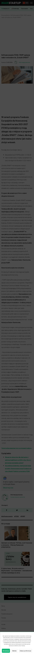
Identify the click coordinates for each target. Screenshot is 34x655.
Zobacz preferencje (25, 651)
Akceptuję (6, 651)
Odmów (14, 651)
